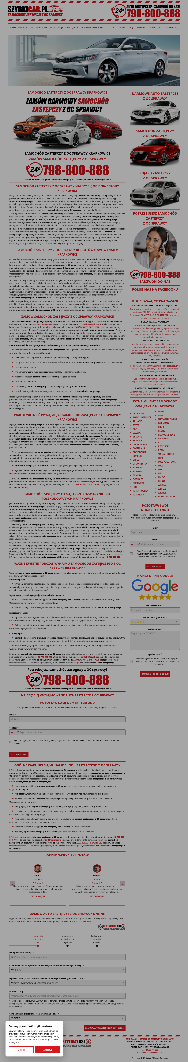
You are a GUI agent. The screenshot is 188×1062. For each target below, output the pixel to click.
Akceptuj (47, 1049)
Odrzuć (21, 1049)
